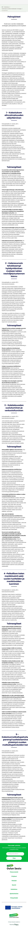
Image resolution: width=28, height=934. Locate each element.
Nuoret (14, 885)
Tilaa (14, 858)
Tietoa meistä (14, 872)
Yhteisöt (14, 880)
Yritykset (14, 876)
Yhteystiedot (14, 898)
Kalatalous (14, 889)
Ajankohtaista (14, 893)
